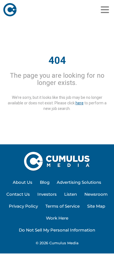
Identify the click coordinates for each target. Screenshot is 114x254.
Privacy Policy (23, 206)
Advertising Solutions (79, 182)
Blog (45, 182)
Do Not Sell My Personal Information (57, 230)
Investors (47, 194)
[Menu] (104, 10)
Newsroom (96, 194)
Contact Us (18, 194)
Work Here (57, 218)
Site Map (96, 206)
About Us (22, 182)
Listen (70, 194)
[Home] (31, 10)
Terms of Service (62, 206)
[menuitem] (22, 182)
